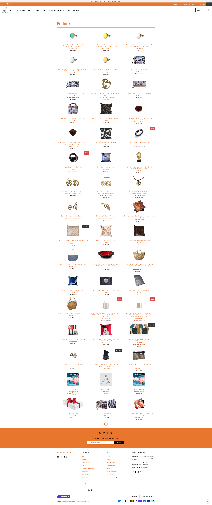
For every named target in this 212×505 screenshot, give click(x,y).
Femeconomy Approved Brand (88, 468)
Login (203, 4)
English (176, 4)
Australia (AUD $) (189, 4)
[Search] (208, 10)
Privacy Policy (109, 468)
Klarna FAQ (84, 480)
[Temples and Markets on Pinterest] (10, 4)
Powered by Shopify (86, 501)
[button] (18, 10)
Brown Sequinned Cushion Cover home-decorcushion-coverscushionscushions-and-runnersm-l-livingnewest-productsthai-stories (139, 231)
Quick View (73, 39)
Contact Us (84, 459)
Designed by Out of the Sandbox (75, 501)
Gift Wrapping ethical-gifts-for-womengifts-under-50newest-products (73, 404)
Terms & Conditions (111, 462)
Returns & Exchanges (111, 465)
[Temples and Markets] (5, 10)
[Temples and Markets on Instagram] (7, 4)
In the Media (84, 477)
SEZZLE (108, 459)
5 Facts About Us (85, 462)
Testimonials (84, 486)
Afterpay (108, 456)
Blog (83, 456)
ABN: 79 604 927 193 (111, 474)
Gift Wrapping (85, 474)
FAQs (83, 465)
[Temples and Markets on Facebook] (5, 4)
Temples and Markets (64, 501)
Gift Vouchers (85, 471)
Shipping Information (111, 471)
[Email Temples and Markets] (2, 4)
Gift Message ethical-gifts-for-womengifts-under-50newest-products (106, 379)
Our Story (84, 483)
